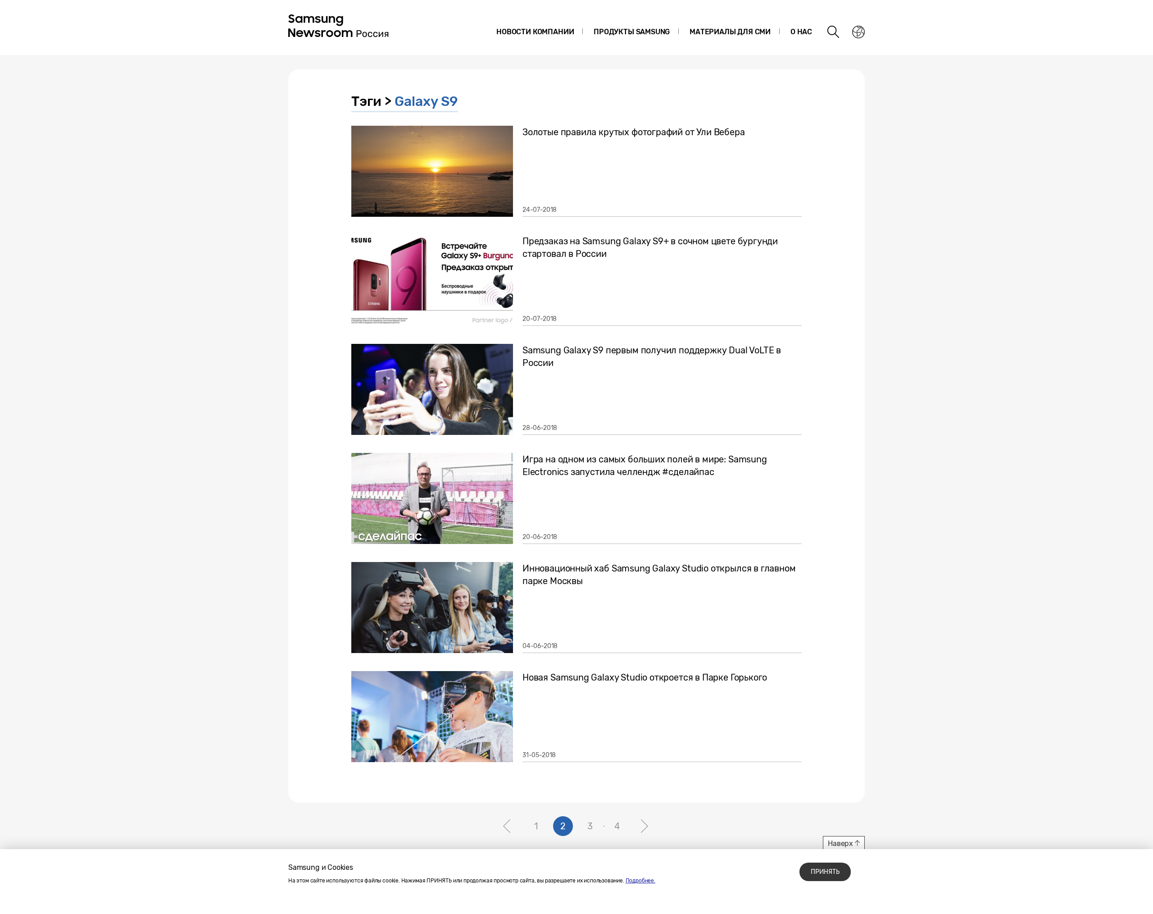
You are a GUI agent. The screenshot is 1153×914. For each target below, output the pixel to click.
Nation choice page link (858, 32)
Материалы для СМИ (730, 31)
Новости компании (535, 31)
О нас (801, 31)
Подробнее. (640, 880)
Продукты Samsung (632, 31)
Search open (834, 32)
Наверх (840, 843)
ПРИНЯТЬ (825, 872)
